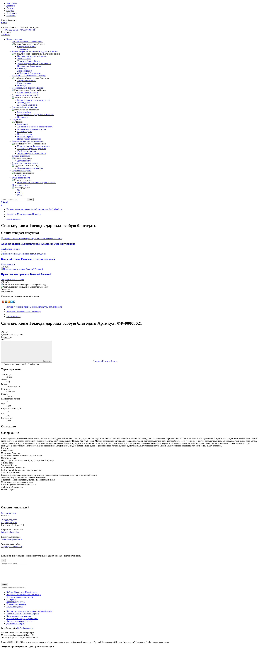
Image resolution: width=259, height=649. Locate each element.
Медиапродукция (14, 607)
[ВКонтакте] (14, 301)
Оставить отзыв (8, 513)
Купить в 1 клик (109, 361)
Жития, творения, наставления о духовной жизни (29, 611)
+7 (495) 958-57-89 (26, 30)
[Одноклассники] (8, 301)
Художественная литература (19, 621)
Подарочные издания (16, 604)
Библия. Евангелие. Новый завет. (21, 592)
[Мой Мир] (5, 301)
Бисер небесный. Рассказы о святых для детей (28, 259)
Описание (8, 426)
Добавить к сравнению (14, 364)
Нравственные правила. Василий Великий (26, 274)
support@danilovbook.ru (11, 546)
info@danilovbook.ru (10, 532)
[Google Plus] (3, 301)
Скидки (10, 10)
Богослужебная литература (18, 616)
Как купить (11, 3)
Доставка (10, 6)
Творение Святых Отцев (12, 279)
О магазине (11, 13)
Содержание (10, 432)
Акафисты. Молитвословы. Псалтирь (23, 594)
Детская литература (15, 602)
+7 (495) (9, 30)
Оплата (9, 8)
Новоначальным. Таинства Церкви (22, 614)
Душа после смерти (15, 623)
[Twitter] (11, 301)
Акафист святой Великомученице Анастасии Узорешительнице (38, 243)
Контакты (11, 15)
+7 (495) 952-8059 (9, 520)
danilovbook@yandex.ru (11, 539)
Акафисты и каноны (10, 249)
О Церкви (11, 599)
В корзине (97, 361)
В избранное (33, 364)
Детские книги (8, 264)
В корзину (47, 361)
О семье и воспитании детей (19, 597)
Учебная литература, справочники (22, 618)
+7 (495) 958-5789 (9, 522)
